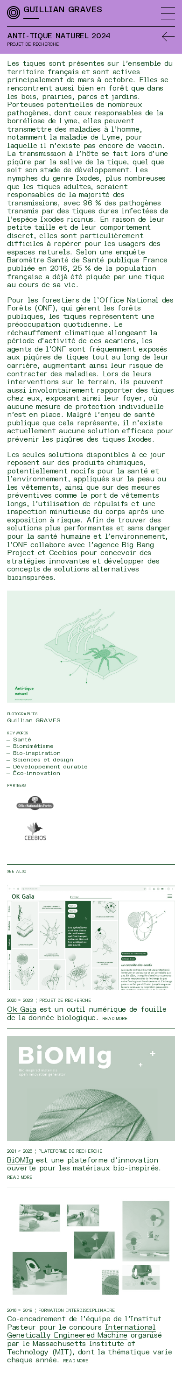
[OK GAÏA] (91, 937)
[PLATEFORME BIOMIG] (91, 1088)
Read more (114, 1018)
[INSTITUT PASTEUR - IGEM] (91, 1247)
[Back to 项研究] (168, 36)
